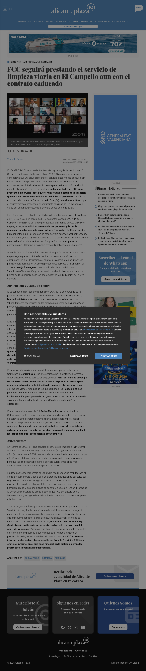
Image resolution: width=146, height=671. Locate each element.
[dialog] (73, 335)
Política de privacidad (58, 348)
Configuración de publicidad (49, 344)
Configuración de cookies (36, 348)
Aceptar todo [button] (109, 355)
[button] (32, 356)
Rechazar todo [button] (79, 355)
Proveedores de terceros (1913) (98, 329)
